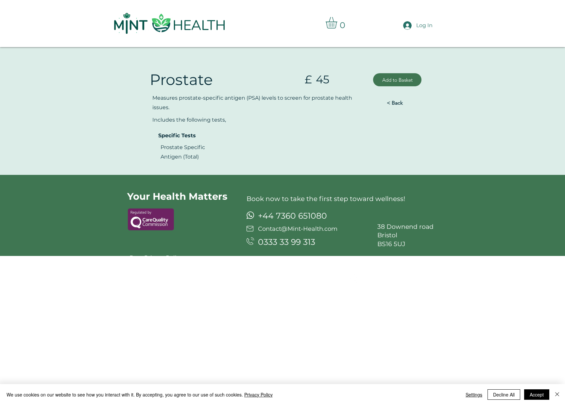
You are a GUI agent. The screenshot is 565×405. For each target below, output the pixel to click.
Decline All (504, 394)
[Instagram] (340, 280)
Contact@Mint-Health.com (297, 228)
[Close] (557, 394)
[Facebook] (356, 280)
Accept (537, 394)
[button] (338, 22)
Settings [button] (474, 394)
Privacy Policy (258, 394)
